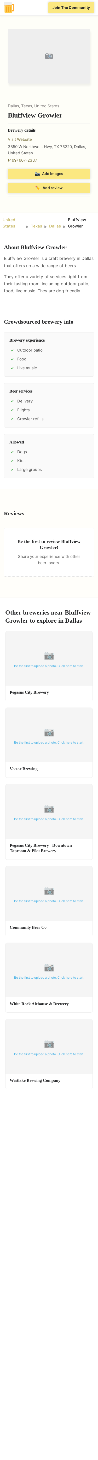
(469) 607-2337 (22, 160)
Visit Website (20, 139)
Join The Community (71, 7)
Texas (36, 226)
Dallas (55, 226)
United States (9, 223)
